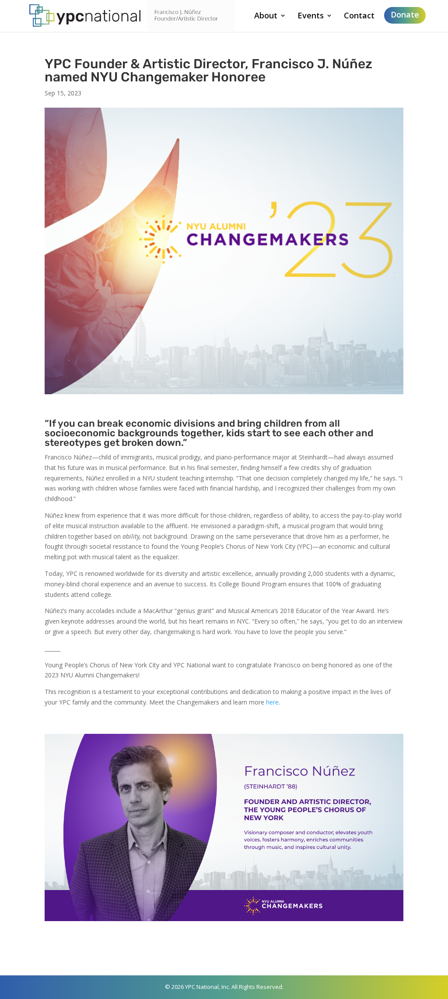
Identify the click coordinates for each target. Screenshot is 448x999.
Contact (359, 16)
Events (311, 16)
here (272, 702)
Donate (405, 14)
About (265, 16)
